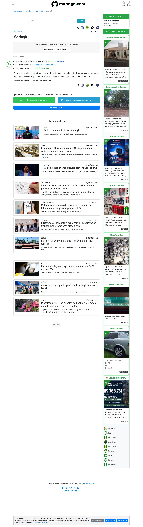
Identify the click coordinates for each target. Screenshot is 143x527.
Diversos (111, 460)
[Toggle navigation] (13, 3)
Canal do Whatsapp (41, 68)
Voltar (57, 325)
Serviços (111, 451)
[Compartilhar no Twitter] (92, 28)
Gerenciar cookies (97, 520)
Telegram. (60, 61)
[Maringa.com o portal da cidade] (68, 4)
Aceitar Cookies (122, 520)
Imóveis (111, 433)
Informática (112, 437)
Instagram (38, 65)
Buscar (81, 21)
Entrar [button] (129, 5)
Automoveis (112, 428)
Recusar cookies (110, 520)
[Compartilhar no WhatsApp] (87, 28)
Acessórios (112, 442)
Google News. (50, 65)
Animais (111, 455)
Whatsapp (50, 61)
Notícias (28, 11)
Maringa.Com (17, 11)
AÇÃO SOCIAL (39, 11)
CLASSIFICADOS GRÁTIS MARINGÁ (116, 32)
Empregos (111, 464)
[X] (74, 488)
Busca (123, 5)
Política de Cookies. (42, 522)
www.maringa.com (88, 484)
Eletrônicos (112, 446)
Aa (9, 64)
